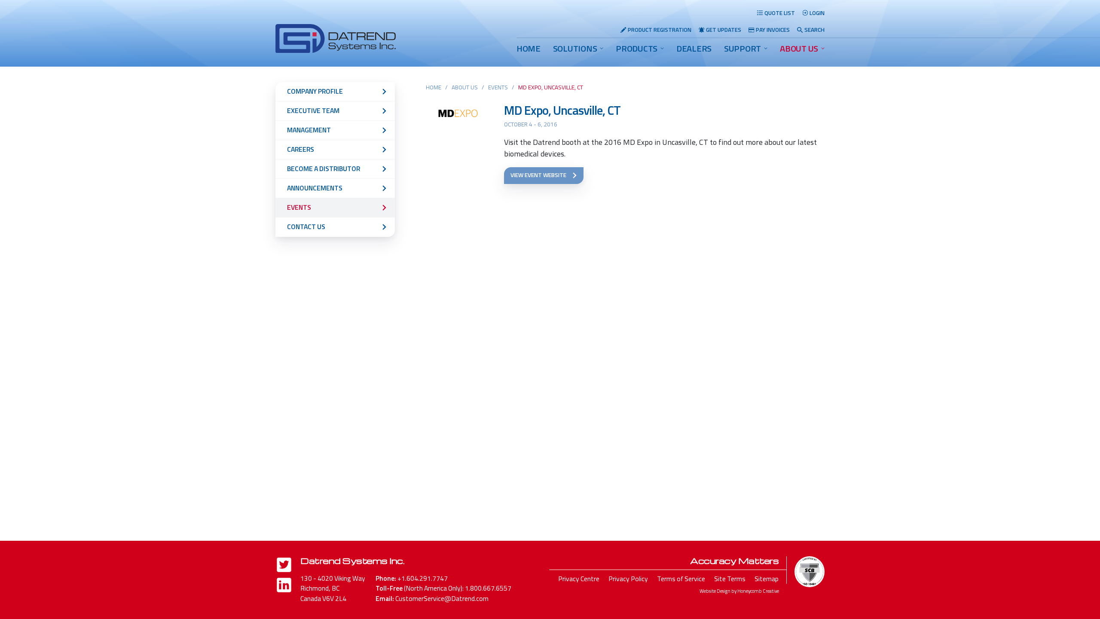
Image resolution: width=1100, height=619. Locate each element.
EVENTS (498, 87)
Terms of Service (681, 578)
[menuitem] (528, 48)
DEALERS (694, 48)
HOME (528, 48)
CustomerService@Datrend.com (442, 598)
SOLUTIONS (575, 48)
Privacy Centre (578, 578)
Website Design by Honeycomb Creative (739, 590)
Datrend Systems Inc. (352, 560)
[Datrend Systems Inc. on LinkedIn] (284, 586)
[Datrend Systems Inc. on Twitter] (284, 566)
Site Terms (730, 578)
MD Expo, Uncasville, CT (562, 110)
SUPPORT (742, 48)
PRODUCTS (636, 48)
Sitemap (767, 578)
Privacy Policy (628, 578)
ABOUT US (799, 48)
